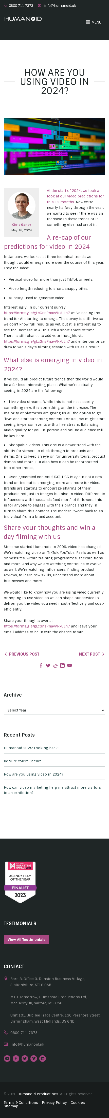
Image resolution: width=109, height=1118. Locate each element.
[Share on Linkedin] (62, 666)
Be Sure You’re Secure (23, 761)
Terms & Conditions (21, 1102)
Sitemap (11, 1106)
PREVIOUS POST (24, 654)
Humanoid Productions (37, 1094)
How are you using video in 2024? (33, 774)
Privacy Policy (54, 1102)
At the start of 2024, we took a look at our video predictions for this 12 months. (75, 196)
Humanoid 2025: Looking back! (31, 748)
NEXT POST (89, 654)
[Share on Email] (69, 666)
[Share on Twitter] (48, 666)
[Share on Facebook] (41, 666)
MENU (95, 22)
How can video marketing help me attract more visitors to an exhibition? (52, 790)
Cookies (78, 1102)
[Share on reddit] (55, 666)
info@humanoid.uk (60, 6)
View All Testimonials (26, 939)
